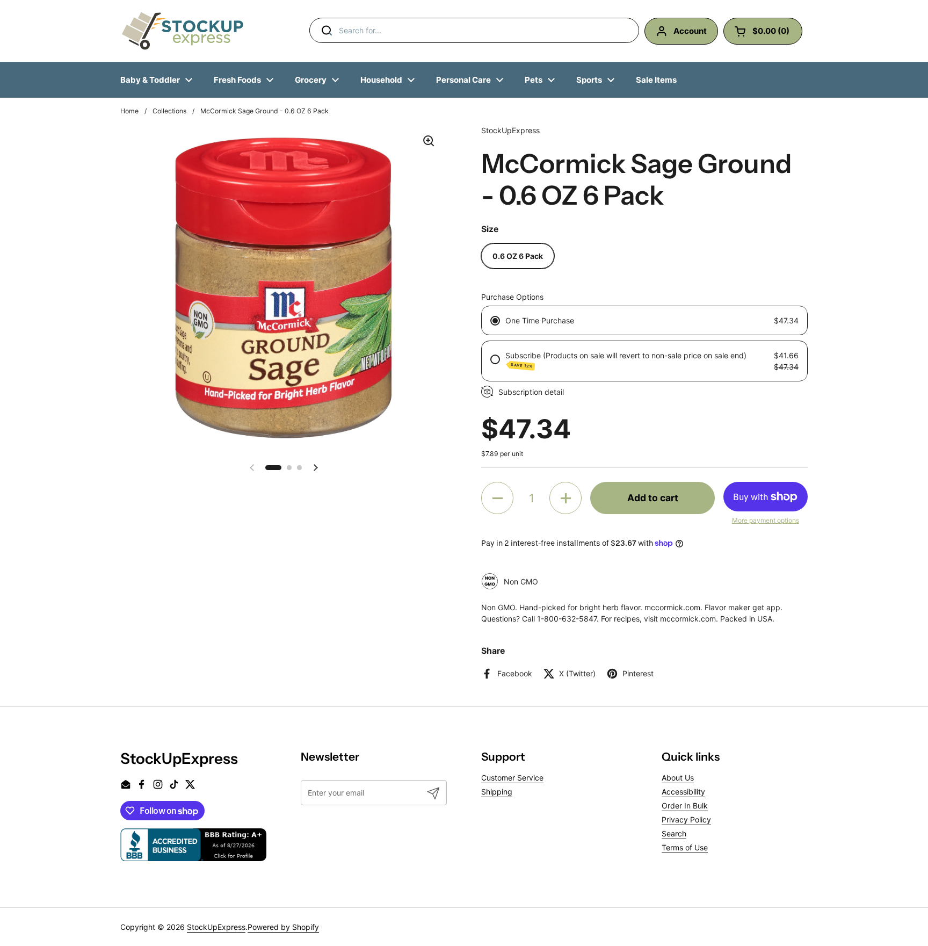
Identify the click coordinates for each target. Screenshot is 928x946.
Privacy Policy (686, 819)
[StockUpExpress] (182, 31)
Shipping (496, 791)
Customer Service (512, 777)
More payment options (765, 520)
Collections (169, 111)
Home (129, 111)
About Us (678, 777)
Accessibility (683, 791)
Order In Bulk (685, 805)
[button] (273, 467)
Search (674, 833)
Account (690, 31)
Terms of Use (685, 847)
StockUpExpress (216, 926)
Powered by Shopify (283, 926)
